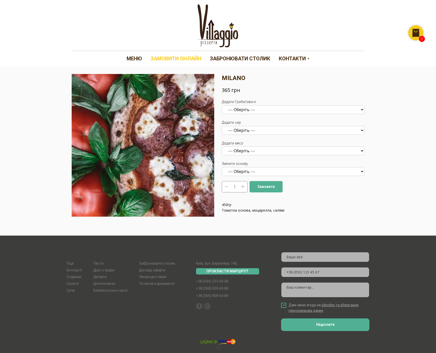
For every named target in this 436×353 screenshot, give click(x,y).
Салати (73, 284)
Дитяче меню (104, 284)
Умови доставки (152, 277)
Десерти (100, 277)
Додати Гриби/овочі (239, 101)
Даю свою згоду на (324, 308)
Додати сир (231, 122)
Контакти (292, 59)
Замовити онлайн (176, 59)
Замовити (266, 187)
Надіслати (325, 324)
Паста (98, 263)
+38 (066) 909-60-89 (212, 296)
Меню (134, 59)
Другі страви (103, 270)
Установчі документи (157, 284)
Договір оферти (152, 270)
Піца (70, 263)
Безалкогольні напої (110, 290)
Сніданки (74, 277)
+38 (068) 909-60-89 (212, 288)
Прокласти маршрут (227, 271)
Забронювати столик (240, 59)
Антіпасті (74, 270)
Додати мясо (232, 143)
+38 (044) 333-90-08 (212, 281)
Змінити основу (235, 163)
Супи (71, 290)
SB (218, 347)
